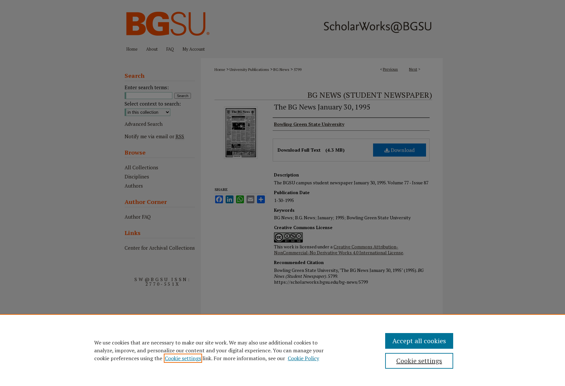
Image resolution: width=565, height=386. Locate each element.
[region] (282, 350)
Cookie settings (183, 358)
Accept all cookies (419, 340)
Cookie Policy (303, 358)
